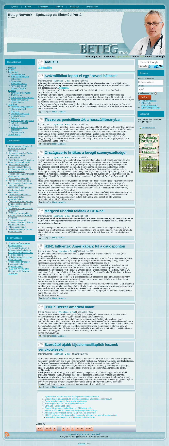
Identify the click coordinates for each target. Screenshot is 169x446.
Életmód (59, 7)
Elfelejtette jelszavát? (150, 108)
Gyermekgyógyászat (20, 114)
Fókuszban (43, 7)
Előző (48, 428)
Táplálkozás (16, 95)
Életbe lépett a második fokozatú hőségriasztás (66, 401)
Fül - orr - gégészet (19, 123)
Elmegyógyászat (18, 109)
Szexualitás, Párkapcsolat (22, 97)
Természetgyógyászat (20, 93)
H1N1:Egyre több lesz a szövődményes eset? (65, 403)
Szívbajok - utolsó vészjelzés (57, 406)
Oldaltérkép (96, 434)
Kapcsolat (84, 434)
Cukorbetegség (18, 74)
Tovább (79, 428)
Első (40, 428)
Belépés (144, 97)
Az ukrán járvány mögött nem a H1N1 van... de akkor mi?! (70, 413)
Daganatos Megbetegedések (19, 82)
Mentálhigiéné (17, 102)
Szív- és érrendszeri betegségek (20, 78)
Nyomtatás (59, 81)
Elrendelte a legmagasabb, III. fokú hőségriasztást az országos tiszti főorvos (78, 399)
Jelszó (141, 86)
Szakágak (74, 7)
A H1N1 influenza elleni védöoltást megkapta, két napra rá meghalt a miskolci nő (81, 415)
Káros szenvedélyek (20, 100)
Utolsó (89, 428)
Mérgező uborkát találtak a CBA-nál (74, 211)
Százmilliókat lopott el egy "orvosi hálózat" (81, 76)
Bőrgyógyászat (17, 132)
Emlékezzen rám (145, 93)
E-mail (68, 81)
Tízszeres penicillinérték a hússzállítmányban (83, 119)
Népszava (63, 88)
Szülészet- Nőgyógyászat (22, 120)
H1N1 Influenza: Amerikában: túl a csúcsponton (85, 246)
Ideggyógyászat (18, 116)
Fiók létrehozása (148, 101)
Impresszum (73, 434)
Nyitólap (14, 7)
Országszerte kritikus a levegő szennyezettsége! (85, 152)
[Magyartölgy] (149, 173)
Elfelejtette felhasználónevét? (149, 104)
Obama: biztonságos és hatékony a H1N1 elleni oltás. (69, 408)
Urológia (15, 125)
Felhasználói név (146, 78)
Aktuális (62, 112)
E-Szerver (81, 443)
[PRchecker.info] (147, 128)
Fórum (28, 7)
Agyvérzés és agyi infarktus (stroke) (19, 87)
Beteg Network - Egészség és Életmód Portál (45, 15)
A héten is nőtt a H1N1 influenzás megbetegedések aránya (71, 410)
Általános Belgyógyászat (22, 107)
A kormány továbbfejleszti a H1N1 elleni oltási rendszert (71, 417)
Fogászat (15, 111)
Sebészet (15, 118)
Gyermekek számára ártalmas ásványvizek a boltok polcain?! (72, 397)
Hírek (54, 112)
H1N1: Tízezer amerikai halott (69, 307)
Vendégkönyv (92, 7)
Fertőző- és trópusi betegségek (19, 128)
